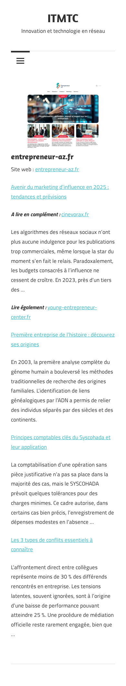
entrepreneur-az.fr (57, 169)
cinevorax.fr (75, 214)
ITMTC (63, 18)
